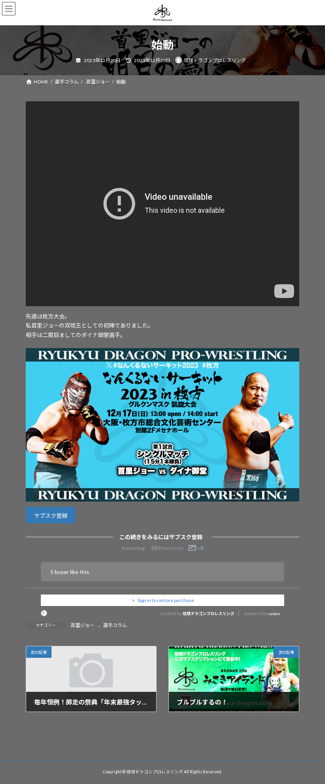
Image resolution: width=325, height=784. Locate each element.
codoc (274, 613)
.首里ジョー (81, 625)
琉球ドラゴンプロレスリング (208, 613)
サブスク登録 (50, 515)
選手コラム (115, 625)
